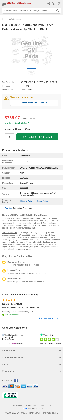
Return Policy (42, 201)
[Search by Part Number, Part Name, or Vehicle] (57, 10)
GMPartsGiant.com (9, 233)
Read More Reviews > (52, 318)
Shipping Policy (26, 201)
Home (4, 19)
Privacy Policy (45, 405)
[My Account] (53, 3)
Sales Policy (17, 405)
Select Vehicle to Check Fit (34, 103)
